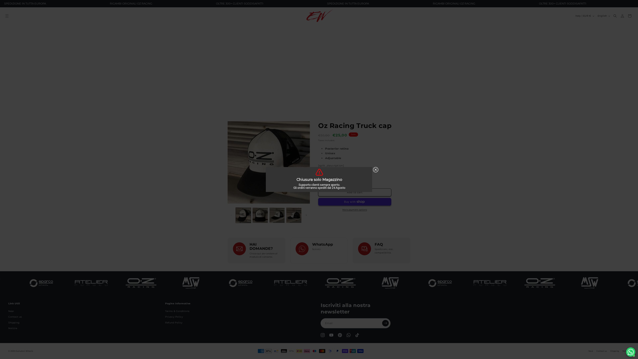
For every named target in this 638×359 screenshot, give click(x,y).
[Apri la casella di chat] (630, 352)
